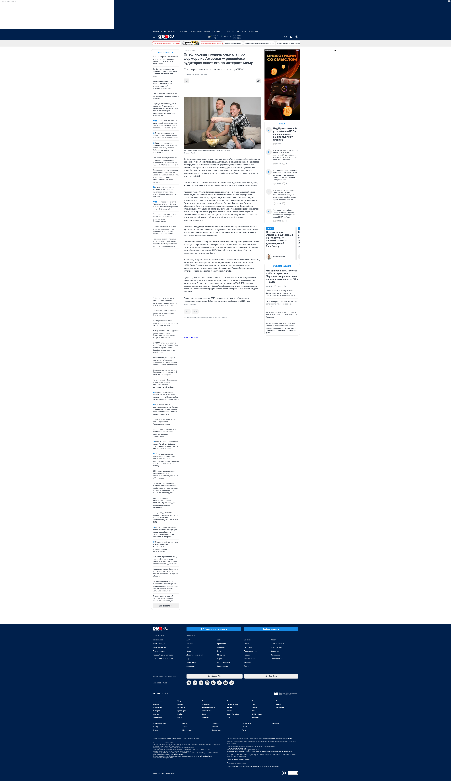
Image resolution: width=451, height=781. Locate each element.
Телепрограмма (195, 31)
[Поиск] (285, 37)
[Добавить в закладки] (186, 80)
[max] (213, 682)
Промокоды (253, 31)
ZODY (238, 31)
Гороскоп (216, 31)
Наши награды (159, 644)
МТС (187, 311)
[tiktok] (231, 682)
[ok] (201, 682)
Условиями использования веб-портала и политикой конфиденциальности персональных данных (260, 751)
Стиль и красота (277, 644)
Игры (244, 31)
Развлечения (249, 659)
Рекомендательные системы (236, 763)
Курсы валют (228, 31)
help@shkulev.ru (168, 758)
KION (195, 311)
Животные (191, 662)
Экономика (275, 655)
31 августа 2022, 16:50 (191, 75)
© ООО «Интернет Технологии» (164, 773)
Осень (246, 644)
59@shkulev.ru (178, 754)
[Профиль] (297, 37)
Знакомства (173, 31)
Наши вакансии (159, 647)
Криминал (221, 644)
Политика (248, 647)
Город (189, 651)
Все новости (166, 52)
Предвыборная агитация (163, 655)
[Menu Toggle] (154, 37)
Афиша (207, 31)
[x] (219, 682)
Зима (219, 640)
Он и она (247, 640)
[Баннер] (190, 43)
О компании (158, 640)
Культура (221, 647)
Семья (246, 666)
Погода (183, 31)
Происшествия (250, 651)
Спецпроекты (276, 659)
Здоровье (191, 666)
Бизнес (189, 644)
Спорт (273, 640)
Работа (247, 655)
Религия (247, 662)
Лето (219, 651)
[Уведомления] (291, 37)
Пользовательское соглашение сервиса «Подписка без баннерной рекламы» (253, 766)
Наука (219, 659)
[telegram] (189, 682)
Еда (188, 659)
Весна (189, 647)
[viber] (207, 682)
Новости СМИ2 (191, 337)
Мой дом (221, 655)
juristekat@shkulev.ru (206, 756)
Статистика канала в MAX (163, 659)
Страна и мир (276, 647)
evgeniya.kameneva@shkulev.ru (281, 738)
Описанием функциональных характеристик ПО (243, 750)
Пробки (226, 37)
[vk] (195, 682)
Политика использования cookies (238, 760)
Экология (275, 651)
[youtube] (225, 682)
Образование (222, 666)
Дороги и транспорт (195, 655)
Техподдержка (159, 651)
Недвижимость (159, 31)
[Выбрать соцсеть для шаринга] (258, 80)
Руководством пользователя (237, 748)
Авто (189, 640)
